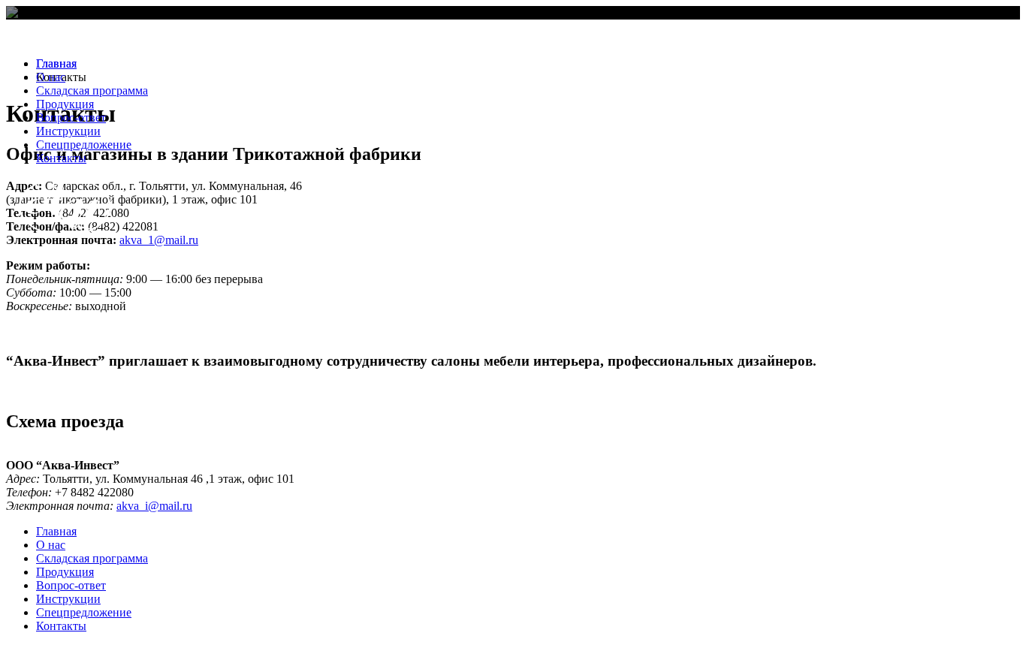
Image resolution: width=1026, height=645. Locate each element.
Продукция (65, 104)
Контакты (61, 158)
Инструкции (68, 131)
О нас (50, 77)
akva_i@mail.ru (154, 505)
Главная (56, 63)
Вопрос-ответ (71, 117)
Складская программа (92, 90)
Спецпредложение (83, 144)
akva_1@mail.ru (158, 240)
